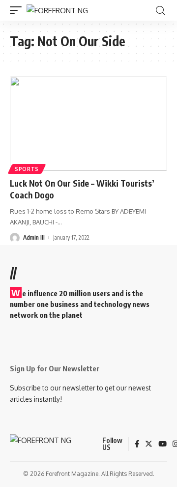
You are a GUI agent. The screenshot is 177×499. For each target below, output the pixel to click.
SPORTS (27, 169)
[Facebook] (137, 444)
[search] (160, 10)
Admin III (34, 237)
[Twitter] (148, 444)
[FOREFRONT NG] (57, 10)
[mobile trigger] (18, 10)
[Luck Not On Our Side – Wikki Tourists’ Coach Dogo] (88, 124)
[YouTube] (162, 444)
